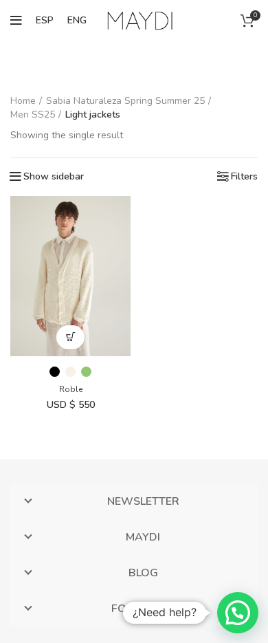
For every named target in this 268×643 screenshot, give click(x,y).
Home (23, 100)
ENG (77, 20)
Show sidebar (53, 177)
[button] (237, 612)
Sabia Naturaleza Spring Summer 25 (125, 100)
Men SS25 (32, 114)
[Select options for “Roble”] (70, 337)
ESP (45, 20)
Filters (244, 177)
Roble (70, 389)
